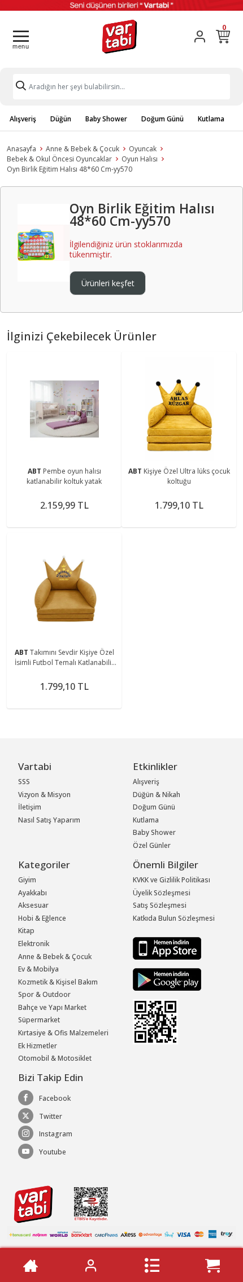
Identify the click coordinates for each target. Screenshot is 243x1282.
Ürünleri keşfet (107, 283)
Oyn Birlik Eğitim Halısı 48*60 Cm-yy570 (69, 169)
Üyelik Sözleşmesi (161, 893)
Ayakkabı (32, 893)
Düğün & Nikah (156, 794)
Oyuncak (143, 149)
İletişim (29, 807)
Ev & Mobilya (38, 969)
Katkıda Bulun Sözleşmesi (174, 918)
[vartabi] (120, 36)
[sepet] (212, 1265)
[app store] (167, 948)
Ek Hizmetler (37, 1046)
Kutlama (211, 119)
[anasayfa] (30, 1265)
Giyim (27, 880)
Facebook (55, 1098)
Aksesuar (33, 905)
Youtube (52, 1152)
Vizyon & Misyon (44, 794)
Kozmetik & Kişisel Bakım (58, 982)
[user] (200, 36)
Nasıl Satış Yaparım (49, 820)
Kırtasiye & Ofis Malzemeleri (63, 1033)
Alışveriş (23, 119)
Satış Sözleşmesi (159, 905)
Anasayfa (21, 149)
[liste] (152, 1265)
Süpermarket (39, 1020)
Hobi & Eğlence (42, 918)
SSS (24, 781)
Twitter (50, 1116)
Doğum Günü (162, 119)
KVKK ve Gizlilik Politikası (171, 880)
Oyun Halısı (140, 159)
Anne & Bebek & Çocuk (82, 149)
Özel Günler (152, 845)
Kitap (26, 930)
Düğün (60, 119)
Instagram (55, 1134)
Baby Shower (106, 119)
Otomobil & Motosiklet (55, 1058)
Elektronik (33, 943)
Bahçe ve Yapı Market (52, 1007)
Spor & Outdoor (44, 994)
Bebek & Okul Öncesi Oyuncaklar (59, 159)
